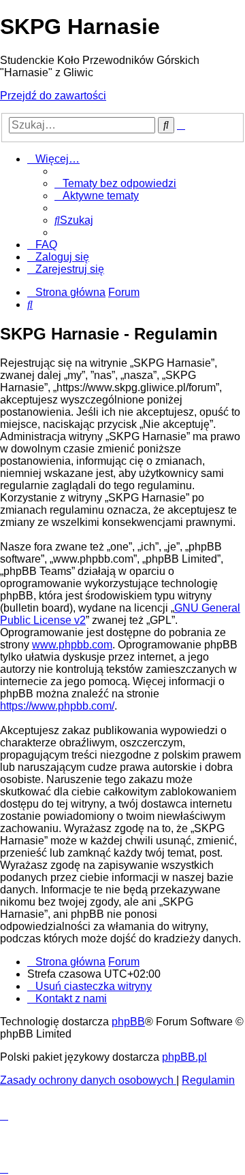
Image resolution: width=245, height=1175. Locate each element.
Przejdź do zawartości (53, 95)
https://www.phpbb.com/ (57, 706)
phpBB (128, 1021)
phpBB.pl (184, 1057)
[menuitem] (115, 183)
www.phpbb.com (72, 644)
